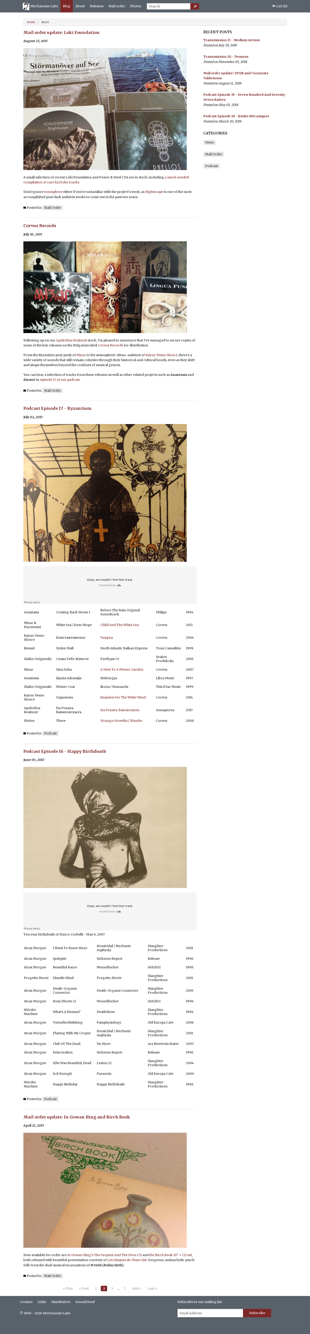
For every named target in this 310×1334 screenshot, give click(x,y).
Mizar (81, 355)
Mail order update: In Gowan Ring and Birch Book (76, 1117)
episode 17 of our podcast (60, 380)
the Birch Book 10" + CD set (170, 1255)
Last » (152, 1288)
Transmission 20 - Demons (225, 57)
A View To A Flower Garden (121, 669)
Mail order (116, 6)
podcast (50, 733)
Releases (96, 6)
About (80, 6)
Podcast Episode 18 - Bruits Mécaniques (236, 116)
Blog (66, 6)
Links (41, 1302)
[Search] (194, 6)
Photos (135, 6)
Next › (136, 1288)
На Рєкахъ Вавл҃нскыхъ (120, 710)
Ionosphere (53, 192)
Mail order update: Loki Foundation (61, 32)
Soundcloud (85, 1302)
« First (68, 1288)
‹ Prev (84, 1288)
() (282, 6)
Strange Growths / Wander (121, 721)
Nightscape (154, 192)
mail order (52, 208)
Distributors (60, 1302)
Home (31, 22)
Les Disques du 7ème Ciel (126, 1260)
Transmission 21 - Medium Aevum (231, 40)
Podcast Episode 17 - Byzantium (57, 408)
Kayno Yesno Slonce (161, 355)
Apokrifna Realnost (71, 340)
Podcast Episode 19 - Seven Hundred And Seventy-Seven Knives (244, 97)
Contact (26, 1302)
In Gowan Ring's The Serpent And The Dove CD (104, 1255)
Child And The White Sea (119, 625)
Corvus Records (39, 225)
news (209, 142)
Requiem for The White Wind (123, 697)
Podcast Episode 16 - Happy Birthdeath (64, 751)
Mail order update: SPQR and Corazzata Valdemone (235, 75)
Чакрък (106, 638)
